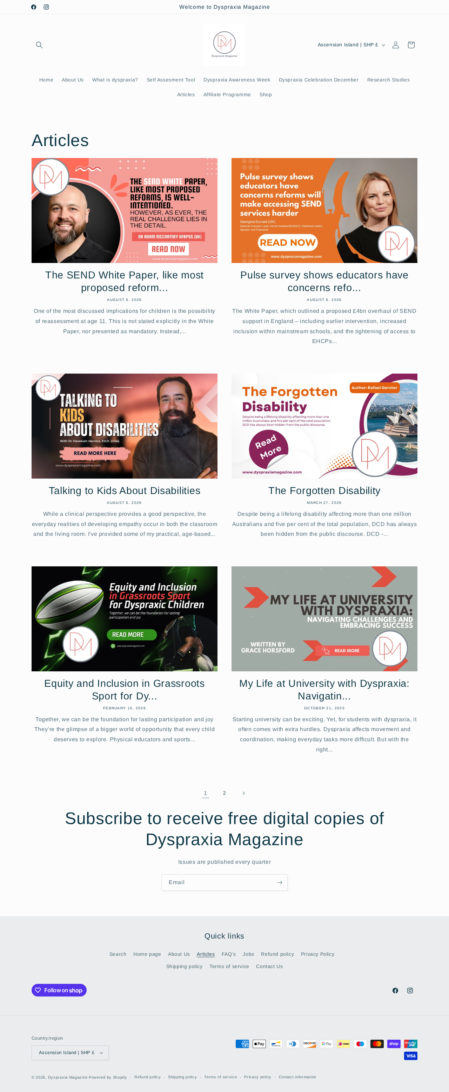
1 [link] (205, 793)
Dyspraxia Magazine (68, 1077)
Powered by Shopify (108, 1077)
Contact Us (269, 966)
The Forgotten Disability (324, 490)
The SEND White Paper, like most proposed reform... (124, 281)
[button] (39, 45)
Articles (206, 954)
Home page (147, 954)
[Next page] (243, 793)
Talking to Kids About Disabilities (124, 490)
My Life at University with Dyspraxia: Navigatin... (324, 690)
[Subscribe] (279, 882)
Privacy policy (258, 1077)
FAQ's (229, 954)
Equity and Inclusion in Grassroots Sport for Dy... (124, 690)
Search (118, 954)
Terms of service (229, 966)
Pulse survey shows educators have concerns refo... (324, 281)
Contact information (297, 1077)
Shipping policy (184, 966)
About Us (179, 954)
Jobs (248, 954)
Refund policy (277, 954)
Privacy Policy (317, 954)
